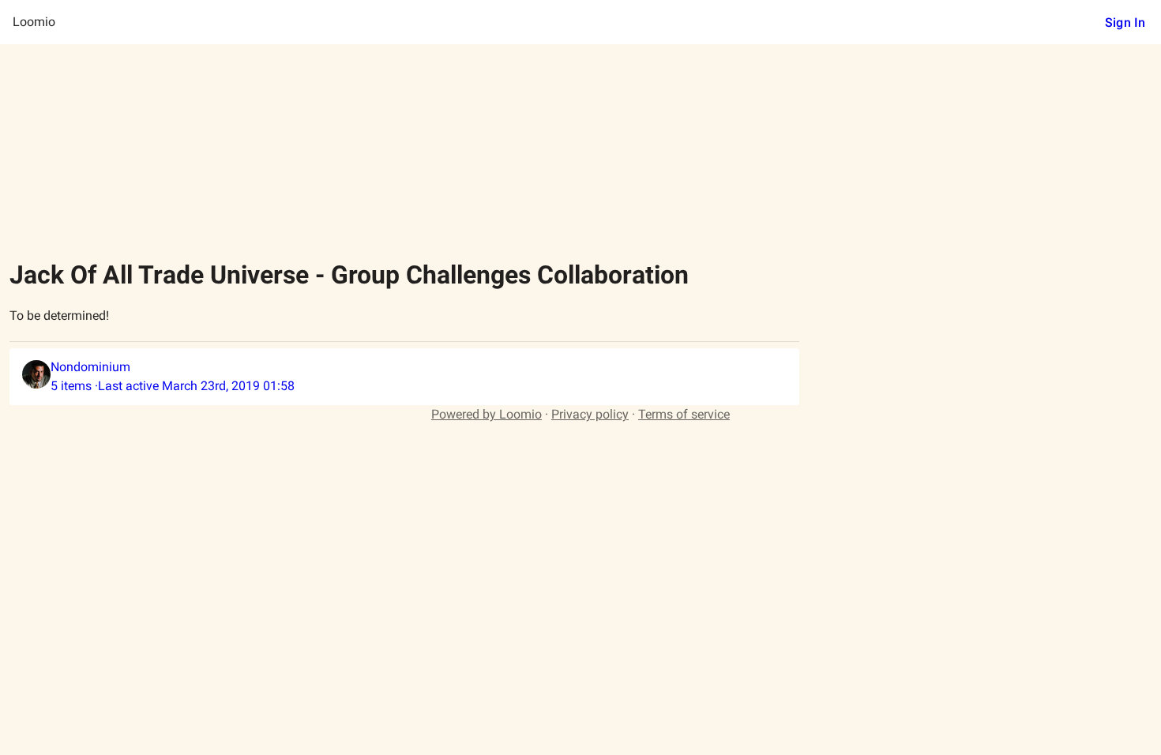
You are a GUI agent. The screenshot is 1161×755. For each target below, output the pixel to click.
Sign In (1125, 22)
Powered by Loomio (486, 414)
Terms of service (684, 414)
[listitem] (404, 377)
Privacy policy (590, 414)
